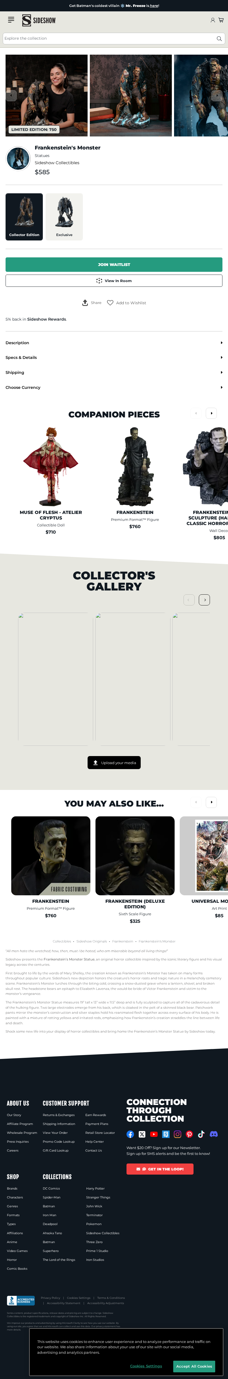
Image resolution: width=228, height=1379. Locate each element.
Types (11, 1224)
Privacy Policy (50, 1298)
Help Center (94, 1142)
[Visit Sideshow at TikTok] (201, 1134)
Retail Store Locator (100, 1133)
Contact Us (93, 1150)
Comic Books (17, 1269)
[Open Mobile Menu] (11, 19)
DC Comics (51, 1188)
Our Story (14, 1115)
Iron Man (49, 1215)
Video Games (17, 1251)
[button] (126, 303)
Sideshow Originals (91, 941)
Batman (49, 1206)
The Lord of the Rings (59, 1260)
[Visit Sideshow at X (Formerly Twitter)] (142, 1134)
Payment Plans (96, 1124)
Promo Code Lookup (59, 1142)
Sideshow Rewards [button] (46, 319)
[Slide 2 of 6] (131, 95)
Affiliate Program (20, 1124)
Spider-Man (51, 1197)
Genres (12, 1206)
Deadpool (50, 1224)
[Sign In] (213, 20)
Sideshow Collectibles (57, 162)
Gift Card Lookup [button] (55, 1150)
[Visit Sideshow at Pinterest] (189, 1134)
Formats (13, 1215)
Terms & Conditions (111, 1298)
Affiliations (15, 1233)
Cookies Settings (78, 1298)
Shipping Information (59, 1124)
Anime (12, 1242)
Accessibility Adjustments (105, 1303)
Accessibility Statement (63, 1303)
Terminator (94, 1215)
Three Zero (94, 1242)
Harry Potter (95, 1188)
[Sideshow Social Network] (166, 1134)
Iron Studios (95, 1260)
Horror (12, 1260)
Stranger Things (98, 1197)
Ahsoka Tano (52, 1233)
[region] (126, 1352)
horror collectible (127, 959)
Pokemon (93, 1224)
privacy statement (106, 1326)
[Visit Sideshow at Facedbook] (130, 1134)
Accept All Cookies (194, 1366)
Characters (15, 1197)
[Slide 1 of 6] (47, 95)
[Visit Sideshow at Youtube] (154, 1134)
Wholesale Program (22, 1133)
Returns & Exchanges (59, 1115)
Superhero (51, 1251)
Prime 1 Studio (97, 1251)
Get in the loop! (166, 1169)
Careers (12, 1150)
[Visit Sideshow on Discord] (213, 1133)
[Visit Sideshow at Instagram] (177, 1134)
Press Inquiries (18, 1142)
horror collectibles (85, 1031)
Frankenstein (122, 941)
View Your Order (55, 1133)
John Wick (94, 1206)
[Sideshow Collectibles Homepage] (39, 20)
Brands (12, 1188)
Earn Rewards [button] (95, 1115)
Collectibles (62, 941)
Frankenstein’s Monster (141, 973)
